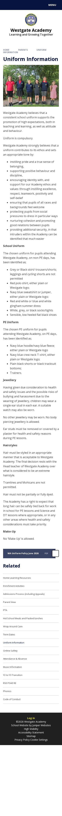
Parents (23, 50)
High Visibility (31, 728)
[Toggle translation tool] (15, 5)
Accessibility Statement (31, 732)
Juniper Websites (41, 725)
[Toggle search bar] (6, 5)
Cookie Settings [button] (39, 739)
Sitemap (31, 736)
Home (6, 50)
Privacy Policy (22, 739)
